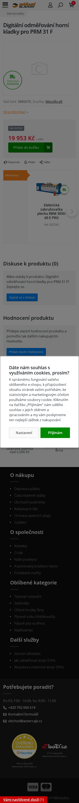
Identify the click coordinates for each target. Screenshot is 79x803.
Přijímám (55, 432)
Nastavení (24, 432)
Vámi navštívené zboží (21, 799)
